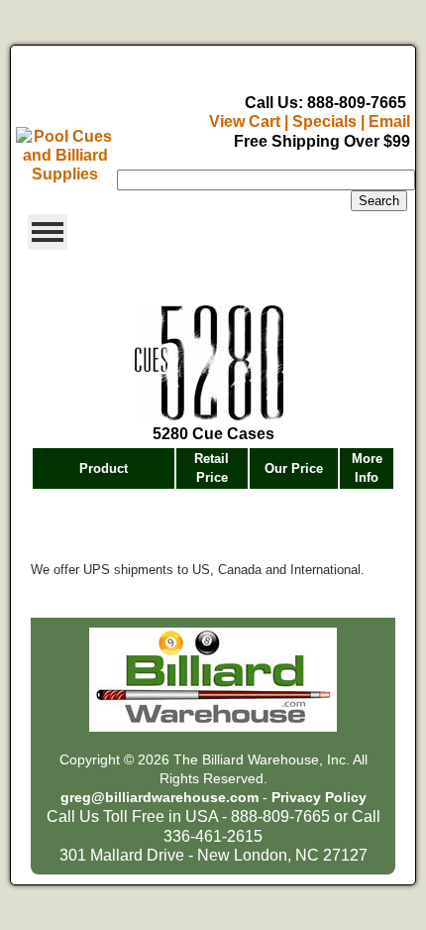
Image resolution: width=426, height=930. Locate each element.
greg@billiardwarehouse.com (159, 797)
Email (389, 121)
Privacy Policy (319, 797)
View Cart (244, 121)
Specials (324, 121)
